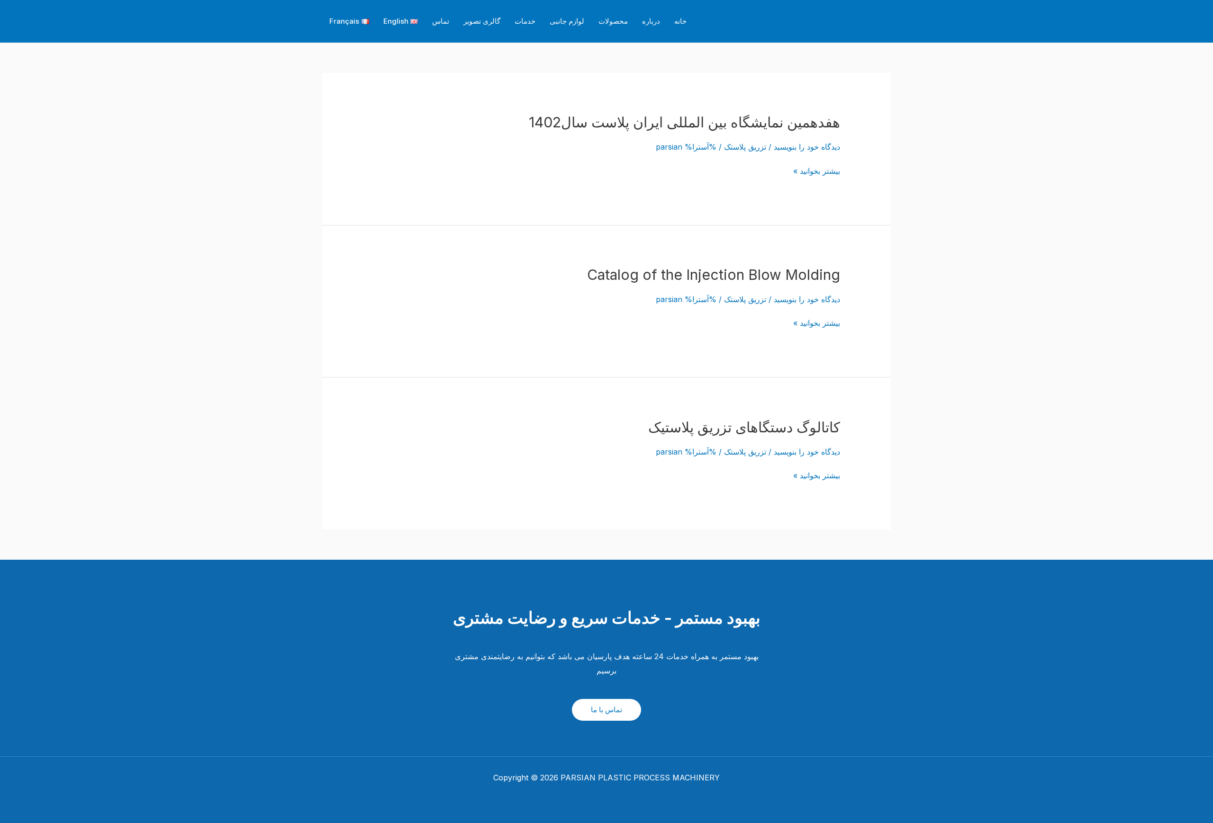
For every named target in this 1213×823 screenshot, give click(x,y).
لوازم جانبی (567, 21)
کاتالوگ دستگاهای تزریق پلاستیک (744, 427)
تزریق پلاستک (745, 147)
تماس (440, 21)
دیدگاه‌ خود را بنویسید (807, 147)
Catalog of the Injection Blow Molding (713, 274)
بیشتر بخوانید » (816, 171)
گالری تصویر (481, 21)
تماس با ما (606, 709)
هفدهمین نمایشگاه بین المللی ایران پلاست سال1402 (684, 122)
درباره (651, 21)
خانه (680, 21)
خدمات (525, 21)
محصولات (613, 21)
